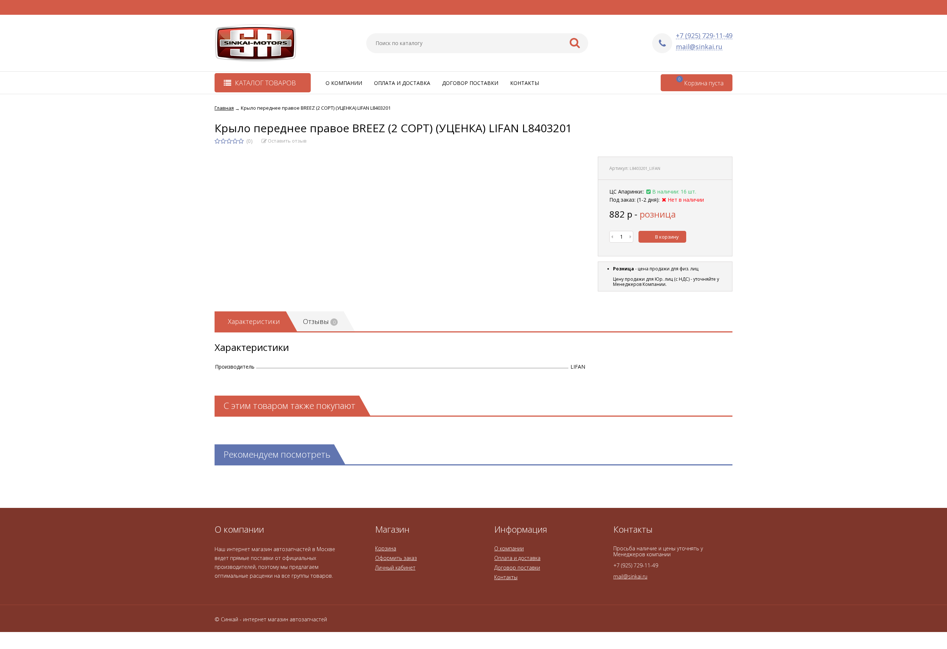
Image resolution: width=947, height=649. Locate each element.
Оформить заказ (396, 557)
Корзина (385, 548)
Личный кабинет (395, 567)
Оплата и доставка (402, 82)
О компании (344, 82)
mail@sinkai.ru (699, 46)
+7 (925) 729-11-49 (704, 35)
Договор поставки (470, 82)
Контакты (524, 82)
